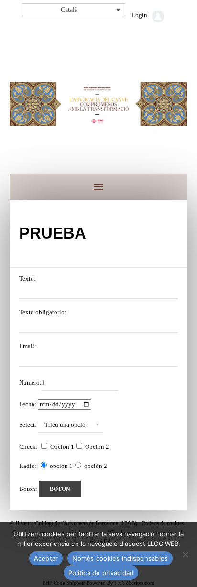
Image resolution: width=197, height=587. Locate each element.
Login (139, 15)
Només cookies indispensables (120, 558)
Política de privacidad (101, 572)
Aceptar (46, 558)
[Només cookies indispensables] (185, 554)
